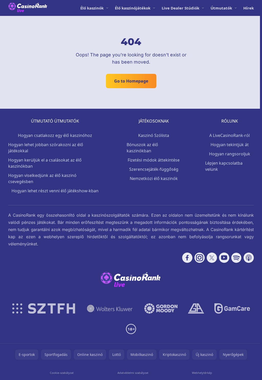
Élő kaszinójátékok (132, 8)
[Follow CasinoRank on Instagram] (199, 258)
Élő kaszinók (92, 8)
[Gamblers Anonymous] (196, 308)
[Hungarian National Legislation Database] (109, 308)
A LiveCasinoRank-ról (229, 135)
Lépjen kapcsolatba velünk (224, 166)
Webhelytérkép (202, 373)
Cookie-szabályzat (62, 373)
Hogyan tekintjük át (230, 144)
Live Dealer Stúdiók (180, 8)
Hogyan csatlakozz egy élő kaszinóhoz (55, 135)
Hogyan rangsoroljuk (229, 154)
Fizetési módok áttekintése (154, 160)
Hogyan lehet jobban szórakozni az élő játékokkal (45, 148)
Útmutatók (221, 8)
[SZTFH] (43, 308)
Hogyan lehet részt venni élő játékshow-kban (55, 191)
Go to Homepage (131, 81)
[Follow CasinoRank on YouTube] (224, 258)
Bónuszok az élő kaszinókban (142, 148)
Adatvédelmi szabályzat (132, 373)
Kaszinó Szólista (153, 135)
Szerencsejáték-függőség (153, 169)
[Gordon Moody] (161, 308)
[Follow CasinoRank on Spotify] (236, 258)
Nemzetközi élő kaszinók (154, 178)
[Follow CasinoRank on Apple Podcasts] (249, 258)
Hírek (248, 8)
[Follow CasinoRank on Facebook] (187, 258)
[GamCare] (232, 308)
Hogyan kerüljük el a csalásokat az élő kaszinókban (45, 163)
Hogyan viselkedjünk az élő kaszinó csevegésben (42, 178)
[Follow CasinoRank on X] (212, 258)
